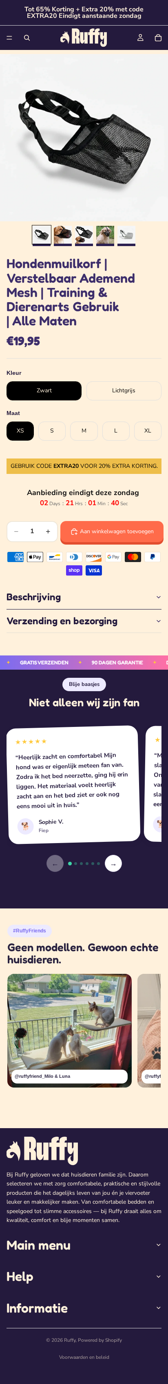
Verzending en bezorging (62, 621)
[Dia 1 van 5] (42, 235)
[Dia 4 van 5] (105, 235)
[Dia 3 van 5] (84, 235)
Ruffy (69, 1340)
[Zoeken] (27, 38)
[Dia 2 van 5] (63, 235)
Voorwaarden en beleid (84, 1357)
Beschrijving (34, 597)
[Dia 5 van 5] (126, 235)
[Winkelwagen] (158, 38)
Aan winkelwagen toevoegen (117, 531)
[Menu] (9, 37)
